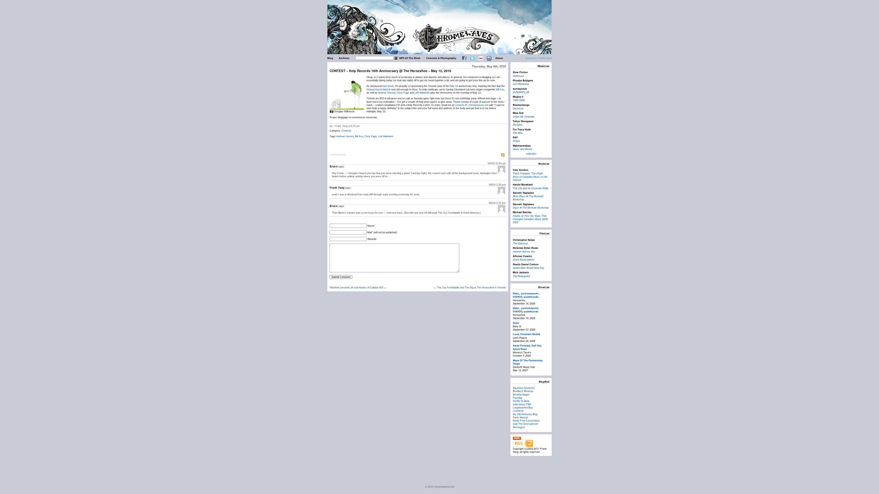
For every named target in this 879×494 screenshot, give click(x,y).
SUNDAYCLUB (521, 92)
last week (388, 86)
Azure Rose (520, 349)
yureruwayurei (529, 293)
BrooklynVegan (521, 394)
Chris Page (403, 92)
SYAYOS (517, 296)
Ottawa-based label (377, 89)
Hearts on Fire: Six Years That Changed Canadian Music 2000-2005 (530, 219)
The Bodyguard (521, 276)
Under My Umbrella (523, 116)
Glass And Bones (522, 149)
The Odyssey (520, 243)
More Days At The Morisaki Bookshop (528, 197)
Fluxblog (517, 397)
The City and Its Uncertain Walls (530, 188)
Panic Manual (520, 417)
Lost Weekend (521, 84)
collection (531, 153)
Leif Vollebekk (422, 92)
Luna (516, 334)
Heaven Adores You (524, 251)
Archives (344, 58)
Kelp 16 (454, 86)
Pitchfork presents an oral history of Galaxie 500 (356, 287)
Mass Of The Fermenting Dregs (528, 362)
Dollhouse (518, 76)
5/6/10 (497, 163)
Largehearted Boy (523, 407)
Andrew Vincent (386, 92)
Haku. (516, 293)
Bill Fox (500, 89)
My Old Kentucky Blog (525, 414)
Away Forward (521, 345)
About (499, 58)
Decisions (518, 108)
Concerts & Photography (441, 58)
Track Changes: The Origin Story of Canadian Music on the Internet (530, 177)
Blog (330, 58)
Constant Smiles (530, 334)
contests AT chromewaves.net (471, 105)
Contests (346, 130)
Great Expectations (523, 259)
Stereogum (519, 427)
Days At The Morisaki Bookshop (531, 207)
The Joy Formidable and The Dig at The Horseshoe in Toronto (471, 287)
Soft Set (536, 345)
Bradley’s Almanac (523, 391)
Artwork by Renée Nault (538, 58)
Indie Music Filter (522, 404)
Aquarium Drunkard (523, 387)
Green (516, 140)
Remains (518, 124)
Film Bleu (518, 132)
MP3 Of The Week (409, 58)
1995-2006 (519, 100)
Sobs (516, 323)
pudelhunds (531, 296)
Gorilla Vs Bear (521, 401)
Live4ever (518, 410)
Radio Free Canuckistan (526, 420)
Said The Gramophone (525, 423)
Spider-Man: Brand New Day (528, 267)
